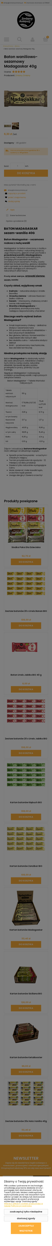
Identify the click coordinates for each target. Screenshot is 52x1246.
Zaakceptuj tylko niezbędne (26, 1211)
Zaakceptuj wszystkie (26, 1228)
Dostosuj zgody (26, 1218)
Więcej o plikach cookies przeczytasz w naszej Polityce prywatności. (23, 1204)
